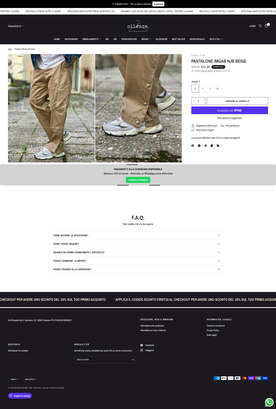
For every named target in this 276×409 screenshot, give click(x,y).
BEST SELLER (178, 39)
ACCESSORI (161, 39)
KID (107, 39)
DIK (115, 39)
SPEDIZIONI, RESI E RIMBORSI (156, 319)
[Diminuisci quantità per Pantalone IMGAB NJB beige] (194, 101)
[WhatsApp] (212, 146)
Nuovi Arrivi (71, 39)
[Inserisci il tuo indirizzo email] (132, 359)
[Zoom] (88, 61)
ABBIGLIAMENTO (90, 39)
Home (57, 39)
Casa (10, 49)
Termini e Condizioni (216, 325)
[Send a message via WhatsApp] (269, 402)
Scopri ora (158, 4)
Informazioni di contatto (18, 350)
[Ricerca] (260, 26)
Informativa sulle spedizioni (152, 325)
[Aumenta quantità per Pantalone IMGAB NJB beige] (202, 101)
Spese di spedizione (208, 71)
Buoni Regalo (197, 39)
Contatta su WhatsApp (138, 179)
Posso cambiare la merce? (69, 261)
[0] (265, 26)
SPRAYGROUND (129, 39)
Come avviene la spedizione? (70, 235)
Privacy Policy (213, 330)
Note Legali (212, 335)
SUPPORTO (14, 344)
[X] (200, 146)
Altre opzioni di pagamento (229, 118)
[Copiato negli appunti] (218, 146)
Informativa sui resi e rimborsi (153, 330)
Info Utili (215, 39)
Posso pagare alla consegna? (72, 269)
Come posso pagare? (66, 244)
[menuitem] (57, 39)
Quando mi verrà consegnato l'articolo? (78, 252)
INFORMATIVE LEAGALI (219, 319)
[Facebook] (193, 146)
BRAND (145, 39)
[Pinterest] (206, 146)
